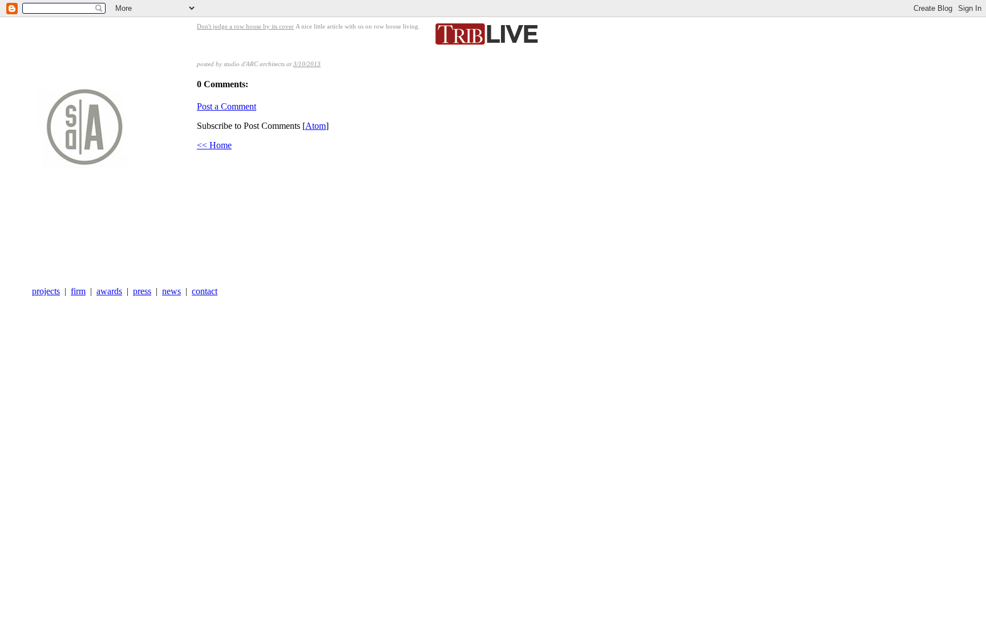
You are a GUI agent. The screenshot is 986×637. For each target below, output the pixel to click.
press (142, 291)
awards (109, 291)
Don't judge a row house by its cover (245, 26)
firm (78, 291)
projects (46, 291)
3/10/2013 (307, 63)
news (171, 291)
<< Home (214, 145)
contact (204, 291)
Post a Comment (226, 106)
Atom (315, 126)
